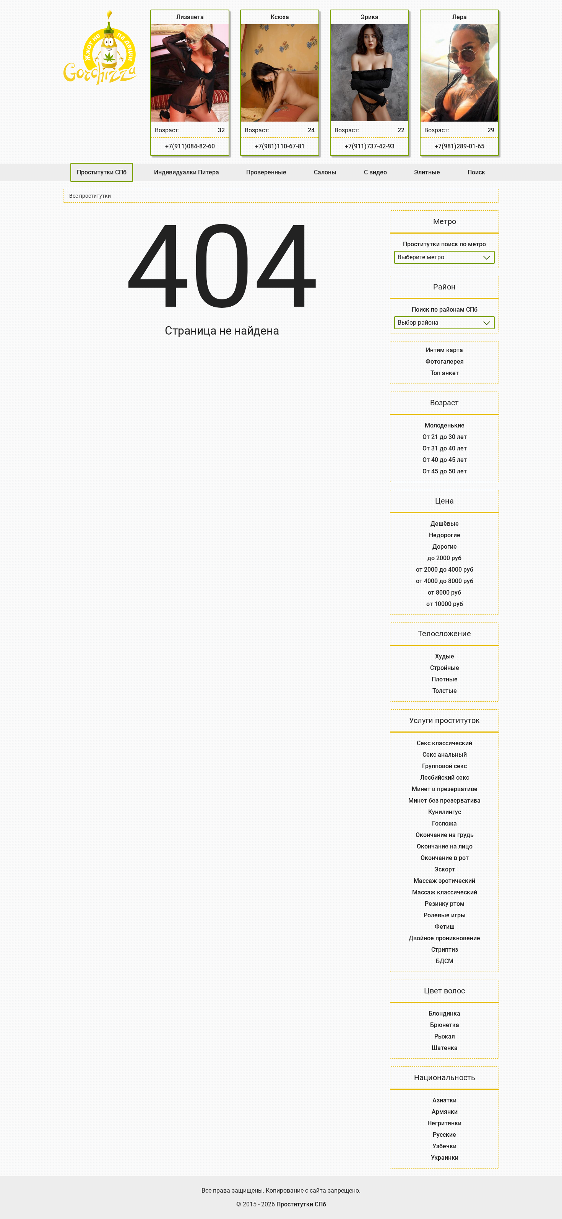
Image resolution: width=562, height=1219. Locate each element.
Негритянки (444, 1123)
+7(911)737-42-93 (370, 146)
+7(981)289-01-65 (459, 146)
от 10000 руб (444, 604)
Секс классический (444, 743)
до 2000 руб (444, 558)
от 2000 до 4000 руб (444, 569)
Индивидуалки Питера (186, 172)
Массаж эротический (444, 880)
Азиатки (444, 1100)
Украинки (444, 1157)
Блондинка (444, 1013)
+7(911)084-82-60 (190, 146)
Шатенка (445, 1048)
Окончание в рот (445, 857)
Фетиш (445, 926)
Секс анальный (444, 754)
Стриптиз (444, 949)
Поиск (476, 172)
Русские (444, 1134)
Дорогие (444, 546)
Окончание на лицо (445, 846)
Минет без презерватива (444, 800)
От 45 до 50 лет (444, 471)
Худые (444, 656)
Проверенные (266, 172)
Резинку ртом (445, 903)
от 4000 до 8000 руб (444, 581)
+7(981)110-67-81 (280, 146)
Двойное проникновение (444, 938)
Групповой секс (444, 766)
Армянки (445, 1111)
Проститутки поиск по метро (444, 244)
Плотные (445, 679)
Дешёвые (444, 523)
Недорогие (444, 535)
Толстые (444, 690)
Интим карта (444, 350)
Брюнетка (444, 1025)
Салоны (325, 172)
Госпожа (444, 823)
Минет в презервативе (445, 789)
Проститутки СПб (102, 172)
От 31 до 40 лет (444, 448)
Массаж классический (444, 892)
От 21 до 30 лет (444, 436)
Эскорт (444, 869)
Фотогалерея (445, 361)
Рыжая (444, 1036)
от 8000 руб (444, 592)
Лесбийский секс (444, 777)
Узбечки (444, 1146)
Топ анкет (444, 373)
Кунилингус (444, 812)
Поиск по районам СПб (445, 309)
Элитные (427, 172)
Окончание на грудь (445, 835)
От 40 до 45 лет (444, 459)
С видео (375, 172)
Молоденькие (445, 425)
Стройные (444, 667)
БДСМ (444, 961)
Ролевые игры (445, 915)
